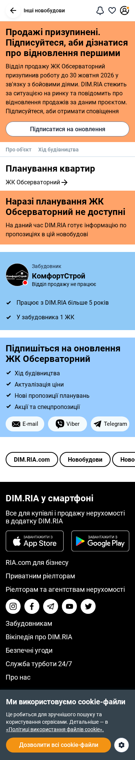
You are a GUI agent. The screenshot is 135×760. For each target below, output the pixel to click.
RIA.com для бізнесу (37, 562)
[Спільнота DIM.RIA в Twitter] (88, 606)
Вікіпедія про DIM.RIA (39, 637)
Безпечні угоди (29, 650)
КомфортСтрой (58, 275)
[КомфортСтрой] (17, 274)
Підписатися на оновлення (67, 129)
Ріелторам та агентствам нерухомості (65, 589)
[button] (13, 10)
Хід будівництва (58, 150)
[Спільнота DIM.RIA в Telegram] (50, 606)
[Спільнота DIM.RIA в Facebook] (31, 606)
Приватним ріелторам (40, 576)
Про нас (18, 677)
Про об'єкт (19, 150)
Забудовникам (29, 623)
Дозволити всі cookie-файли (58, 744)
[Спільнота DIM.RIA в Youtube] (69, 606)
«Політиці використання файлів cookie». (55, 729)
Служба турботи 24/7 (39, 664)
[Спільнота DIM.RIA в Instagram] (13, 606)
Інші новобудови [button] (44, 10)
